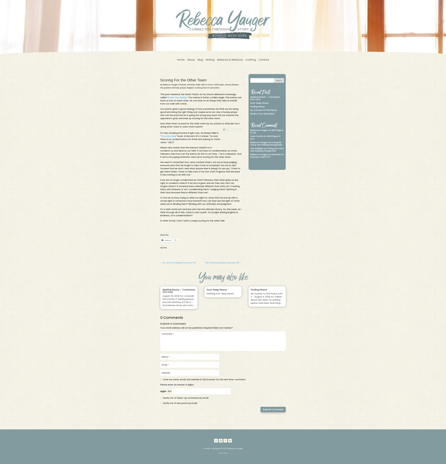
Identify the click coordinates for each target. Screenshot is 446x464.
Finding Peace (257, 106)
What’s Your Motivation (262, 113)
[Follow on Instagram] (221, 441)
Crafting (250, 60)
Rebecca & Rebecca (230, 60)
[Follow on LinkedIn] (230, 441)
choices (182, 84)
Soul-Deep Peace (259, 103)
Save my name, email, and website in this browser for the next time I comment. (204, 379)
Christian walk (193, 84)
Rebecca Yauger (170, 84)
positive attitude (171, 88)
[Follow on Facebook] (216, 441)
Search (279, 80)
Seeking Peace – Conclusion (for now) (265, 98)
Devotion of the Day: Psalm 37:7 (267, 155)
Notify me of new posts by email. (180, 403)
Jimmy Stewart (232, 84)
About (191, 60)
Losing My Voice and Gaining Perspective (266, 143)
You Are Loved (168, 136)
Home (181, 60)
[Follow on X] (225, 441)
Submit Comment (273, 409)
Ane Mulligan (256, 148)
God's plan (219, 84)
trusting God (201, 88)
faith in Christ (207, 84)
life (161, 88)
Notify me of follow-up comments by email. (186, 397)
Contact (264, 60)
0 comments (214, 88)
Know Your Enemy (177, 97)
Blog (200, 60)
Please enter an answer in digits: (177, 384)
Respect (190, 88)
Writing (210, 60)
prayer (183, 88)
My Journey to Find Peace (263, 110)
